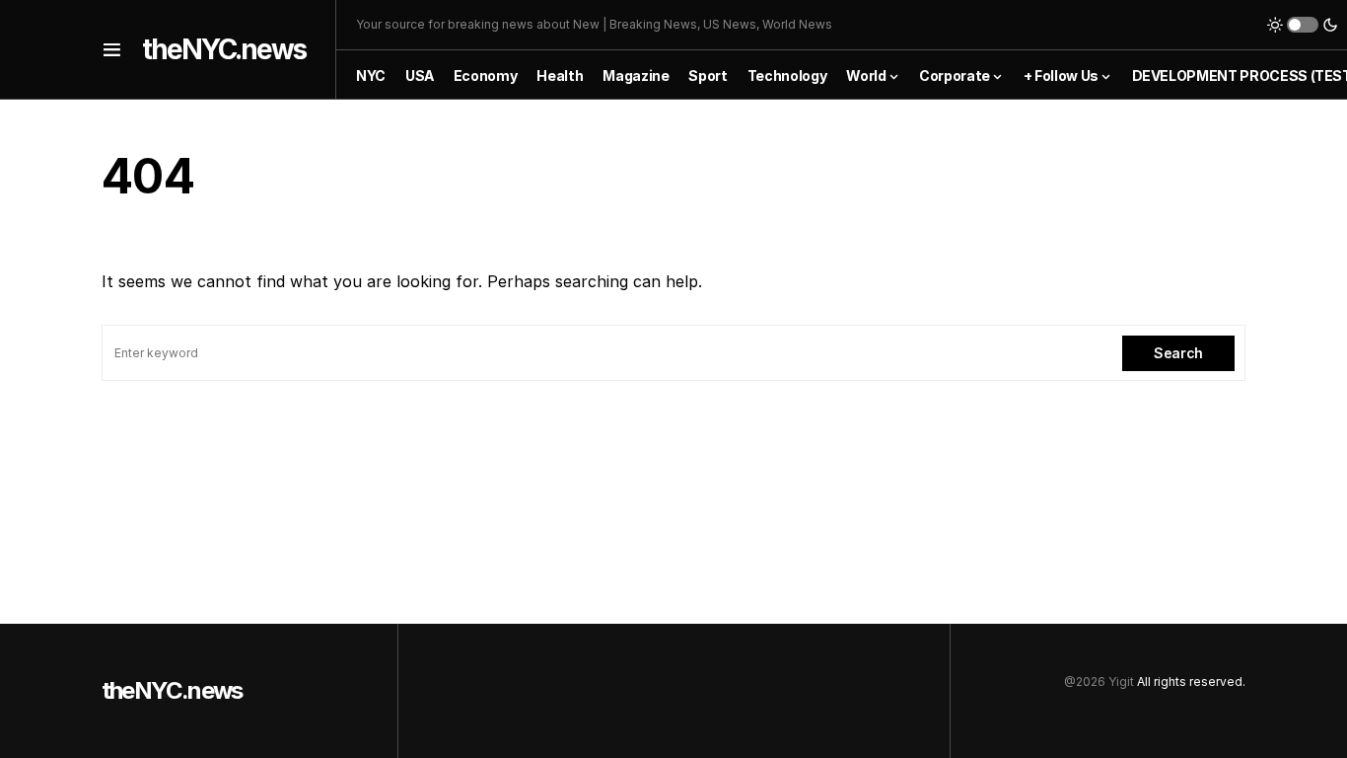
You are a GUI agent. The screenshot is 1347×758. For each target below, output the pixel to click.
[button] (112, 49)
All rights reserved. (1191, 681)
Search (1178, 352)
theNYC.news (224, 49)
